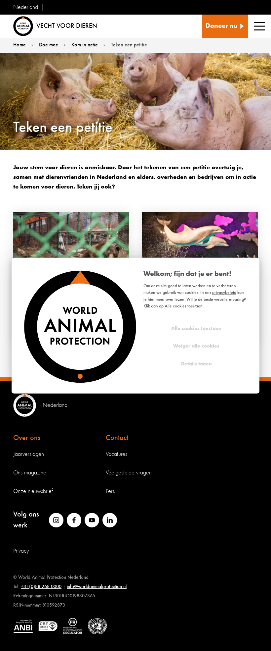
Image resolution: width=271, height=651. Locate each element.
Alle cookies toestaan (196, 328)
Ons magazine (29, 473)
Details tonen (196, 363)
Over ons (26, 438)
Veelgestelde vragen (129, 473)
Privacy (21, 551)
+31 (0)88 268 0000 (41, 586)
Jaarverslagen (28, 454)
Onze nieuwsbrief (33, 491)
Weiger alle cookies (196, 346)
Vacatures (116, 454)
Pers (110, 491)
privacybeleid (224, 293)
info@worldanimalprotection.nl (97, 586)
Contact (117, 438)
